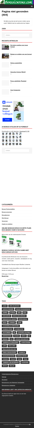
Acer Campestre (15, 90)
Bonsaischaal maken (9, 319)
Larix (4, 345)
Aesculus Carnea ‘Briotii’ (18, 72)
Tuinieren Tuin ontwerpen (11, 362)
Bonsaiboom (6, 316)
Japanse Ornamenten (22, 339)
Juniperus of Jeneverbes (10, 342)
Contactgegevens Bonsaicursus (10, 374)
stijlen (13, 359)
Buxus (5, 322)
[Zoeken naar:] (17, 35)
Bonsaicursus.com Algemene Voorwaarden (13, 382)
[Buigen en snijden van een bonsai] (5, 57)
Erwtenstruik (7, 335)
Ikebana (5, 339)
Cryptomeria (7, 332)
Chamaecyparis (7, 329)
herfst (23, 335)
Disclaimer (4, 379)
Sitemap (4, 377)
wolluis (12, 365)
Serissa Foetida (22, 355)
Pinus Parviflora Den (9, 349)
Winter (5, 365)
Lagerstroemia (26, 342)
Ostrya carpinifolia (16, 63)
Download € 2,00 (24, 131)
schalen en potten (9, 355)
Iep (29, 335)
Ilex (11, 339)
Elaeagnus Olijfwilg (24, 332)
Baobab (12, 312)
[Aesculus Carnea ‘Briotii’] (5, 75)
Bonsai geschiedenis (19, 316)
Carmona (12, 322)
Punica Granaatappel (9, 352)
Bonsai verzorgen (7, 212)
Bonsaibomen (6, 215)
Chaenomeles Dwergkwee (11, 325)
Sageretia (22, 352)
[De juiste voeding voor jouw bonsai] (5, 48)
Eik (14, 332)
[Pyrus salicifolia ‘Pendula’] (5, 84)
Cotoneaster (19, 329)
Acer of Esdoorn (8, 309)
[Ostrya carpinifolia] (5, 66)
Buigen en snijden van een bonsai (21, 54)
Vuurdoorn (25, 362)
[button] (31, 6)
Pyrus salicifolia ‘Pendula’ (18, 81)
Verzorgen (5, 221)
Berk (19, 312)
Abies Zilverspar (14, 305)
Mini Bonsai (5, 218)
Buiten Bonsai (22, 319)
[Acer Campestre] (5, 93)
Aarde (5, 305)
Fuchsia (16, 335)
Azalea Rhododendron (23, 309)
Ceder (19, 322)
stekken (5, 359)
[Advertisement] (17, 166)
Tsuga (25, 359)
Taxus (19, 359)
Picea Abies (12, 345)
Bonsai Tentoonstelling (8, 209)
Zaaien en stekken (7, 224)
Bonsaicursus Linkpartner (8, 385)
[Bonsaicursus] (17, 3)
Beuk (24, 312)
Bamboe (5, 312)
